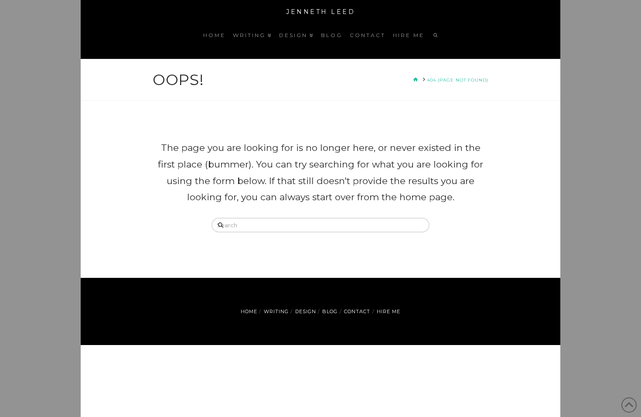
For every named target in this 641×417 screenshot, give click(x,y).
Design (305, 311)
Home (249, 311)
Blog (330, 311)
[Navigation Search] (434, 41)
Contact (357, 311)
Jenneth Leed (320, 12)
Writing (276, 311)
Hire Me (388, 311)
